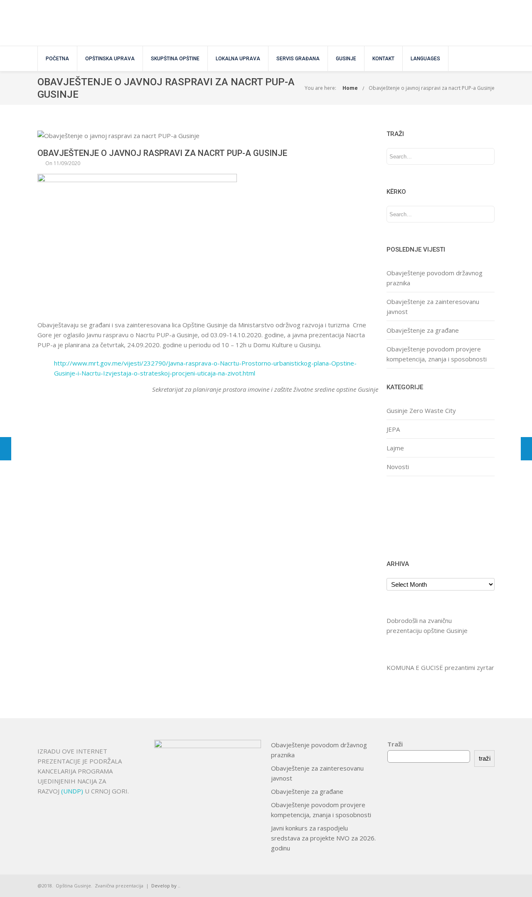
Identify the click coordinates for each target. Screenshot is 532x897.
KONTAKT (383, 59)
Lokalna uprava (238, 59)
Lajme (395, 448)
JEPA (393, 429)
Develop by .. (165, 885)
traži (484, 758)
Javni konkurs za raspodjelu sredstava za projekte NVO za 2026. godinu (323, 838)
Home (350, 87)
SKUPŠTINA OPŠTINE (175, 59)
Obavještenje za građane (423, 330)
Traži (395, 744)
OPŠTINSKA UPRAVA (110, 59)
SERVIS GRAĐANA (298, 59)
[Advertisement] (412, 517)
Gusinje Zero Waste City (421, 410)
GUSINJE (346, 59)
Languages (425, 59)
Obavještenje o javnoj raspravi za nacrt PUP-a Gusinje (432, 87)
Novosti (398, 466)
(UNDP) (73, 791)
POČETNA (57, 59)
